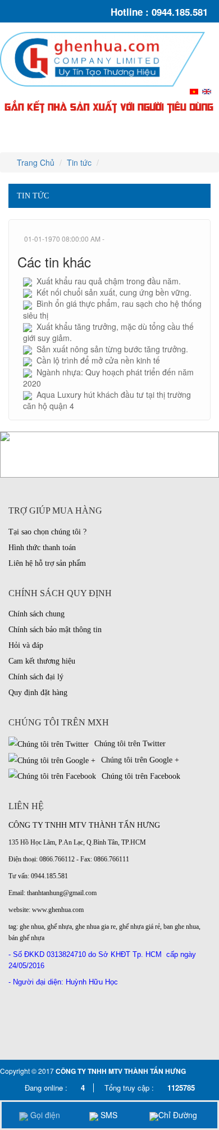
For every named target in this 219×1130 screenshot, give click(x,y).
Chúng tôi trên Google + (139, 760)
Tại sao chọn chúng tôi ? (47, 532)
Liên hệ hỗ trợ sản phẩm (47, 563)
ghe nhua (32, 927)
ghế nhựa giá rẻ (139, 927)
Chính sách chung (36, 614)
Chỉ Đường (177, 1114)
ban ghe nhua (181, 927)
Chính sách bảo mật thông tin (55, 629)
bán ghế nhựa (26, 938)
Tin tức (79, 162)
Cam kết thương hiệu (41, 661)
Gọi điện (44, 1114)
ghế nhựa (59, 927)
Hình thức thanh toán (42, 547)
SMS (107, 1114)
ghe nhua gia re (95, 927)
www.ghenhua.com (58, 910)
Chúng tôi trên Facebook (139, 776)
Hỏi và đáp (25, 645)
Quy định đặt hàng (37, 692)
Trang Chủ (34, 162)
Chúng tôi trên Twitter (129, 743)
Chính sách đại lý (35, 677)
